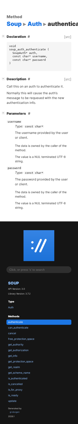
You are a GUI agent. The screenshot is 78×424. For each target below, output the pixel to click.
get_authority (16, 344)
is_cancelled (15, 384)
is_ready (13, 395)
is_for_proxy (15, 389)
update (12, 400)
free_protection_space (21, 338)
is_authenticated (17, 378)
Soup (13, 283)
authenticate (15, 322)
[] (4, 36)
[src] (67, 37)
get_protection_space (20, 361)
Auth (11, 307)
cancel (12, 333)
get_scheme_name (19, 372)
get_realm (14, 367)
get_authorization (18, 350)
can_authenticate (18, 327)
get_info (12, 355)
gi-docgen (15, 412)
